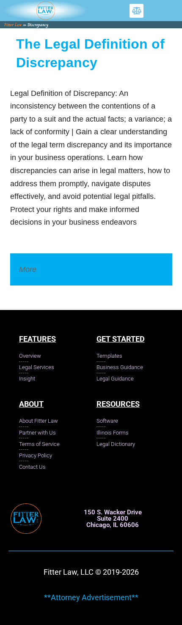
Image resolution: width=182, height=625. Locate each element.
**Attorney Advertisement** (91, 597)
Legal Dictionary (66, 269)
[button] (136, 11)
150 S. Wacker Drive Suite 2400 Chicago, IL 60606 (113, 518)
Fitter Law (13, 25)
